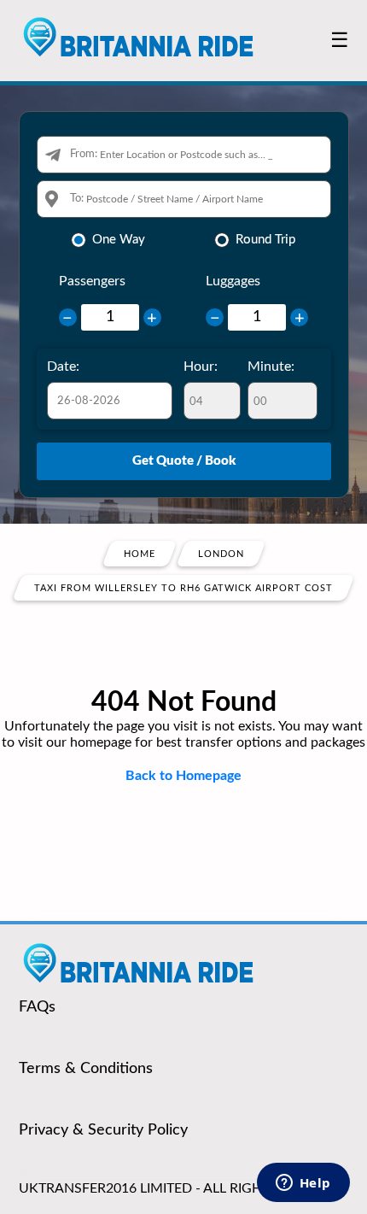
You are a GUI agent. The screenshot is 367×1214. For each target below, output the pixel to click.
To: (77, 198)
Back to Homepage (183, 776)
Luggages (233, 281)
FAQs (37, 1007)
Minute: (271, 366)
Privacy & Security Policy (103, 1130)
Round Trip (265, 239)
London (221, 554)
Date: (63, 366)
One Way (118, 239)
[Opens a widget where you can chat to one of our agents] (303, 1184)
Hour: (201, 366)
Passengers (92, 281)
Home (139, 554)
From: (83, 154)
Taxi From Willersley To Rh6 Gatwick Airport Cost (183, 588)
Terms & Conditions (86, 1068)
